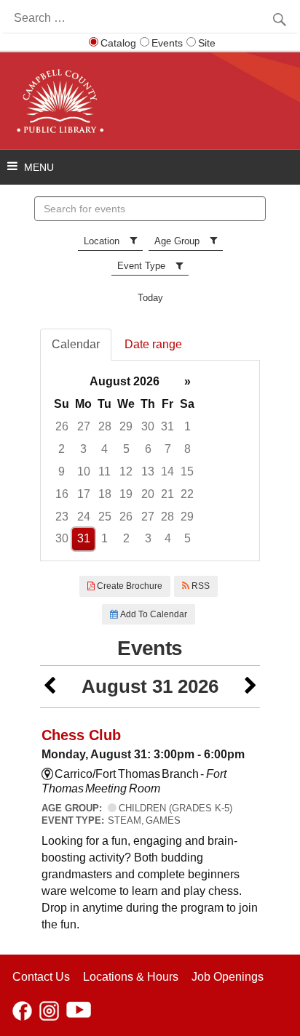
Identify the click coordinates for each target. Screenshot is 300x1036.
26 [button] (61, 426)
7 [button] (168, 449)
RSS (199, 586)
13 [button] (147, 471)
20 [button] (147, 494)
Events (167, 43)
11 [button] (104, 471)
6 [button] (148, 449)
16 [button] (61, 494)
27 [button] (83, 426)
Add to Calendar (152, 614)
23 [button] (61, 516)
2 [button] (61, 449)
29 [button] (126, 426)
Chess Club (81, 735)
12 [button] (126, 471)
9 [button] (61, 471)
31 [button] (167, 426)
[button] (49, 686)
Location (101, 241)
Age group (177, 241)
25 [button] (104, 516)
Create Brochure (128, 586)
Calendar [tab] (76, 344)
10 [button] (83, 471)
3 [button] (83, 449)
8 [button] (187, 449)
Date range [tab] (153, 344)
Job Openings (228, 977)
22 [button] (187, 494)
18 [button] (104, 494)
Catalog (118, 43)
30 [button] (147, 426)
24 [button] (83, 516)
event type (141, 265)
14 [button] (167, 471)
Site (207, 43)
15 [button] (187, 471)
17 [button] (83, 494)
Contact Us (41, 977)
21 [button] (167, 494)
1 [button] (187, 426)
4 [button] (104, 449)
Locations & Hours (130, 977)
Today (150, 297)
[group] (150, 460)
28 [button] (104, 426)
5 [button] (126, 449)
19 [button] (126, 494)
